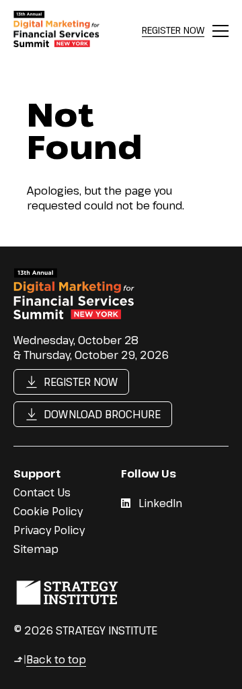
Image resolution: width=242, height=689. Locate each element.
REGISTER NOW (173, 30)
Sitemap (35, 549)
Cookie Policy (48, 511)
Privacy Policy (49, 530)
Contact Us (42, 492)
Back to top (49, 659)
